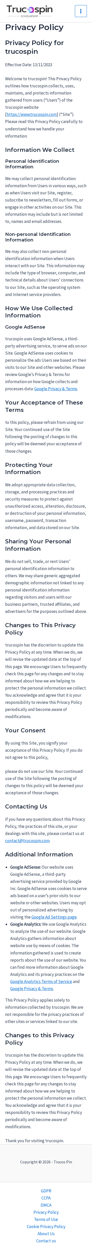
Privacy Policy (46, 1212)
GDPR (46, 1191)
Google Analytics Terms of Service (41, 981)
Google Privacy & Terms (55, 389)
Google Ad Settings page (54, 917)
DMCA (46, 1205)
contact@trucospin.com (27, 840)
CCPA (46, 1198)
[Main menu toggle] (81, 11)
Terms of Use (46, 1219)
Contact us (46, 1241)
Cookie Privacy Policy (46, 1226)
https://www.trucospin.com (32, 114)
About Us (46, 1233)
